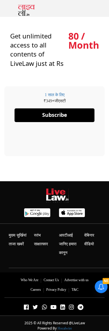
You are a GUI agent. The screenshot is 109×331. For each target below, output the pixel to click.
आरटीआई (66, 235)
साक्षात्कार (41, 244)
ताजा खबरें (16, 244)
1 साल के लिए (55, 95)
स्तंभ (37, 235)
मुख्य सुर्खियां (17, 235)
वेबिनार (89, 235)
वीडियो (89, 244)
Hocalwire (65, 328)
